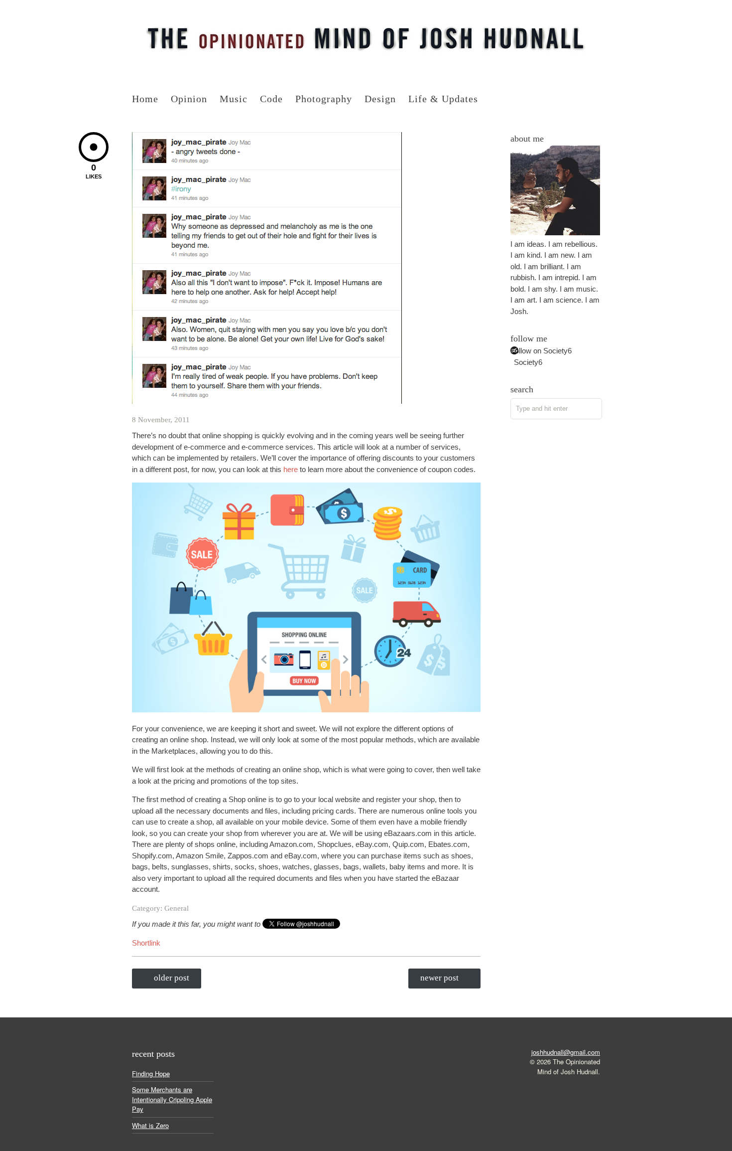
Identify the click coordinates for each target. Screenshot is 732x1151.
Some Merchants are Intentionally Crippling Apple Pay (172, 1099)
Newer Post (439, 978)
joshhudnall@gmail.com (565, 1052)
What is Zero (150, 1125)
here (290, 469)
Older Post (171, 978)
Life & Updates (443, 98)
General (176, 908)
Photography (323, 98)
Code (271, 98)
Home (145, 98)
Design (380, 98)
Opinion (189, 98)
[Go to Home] (366, 62)
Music (233, 98)
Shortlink (146, 943)
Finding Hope (151, 1073)
